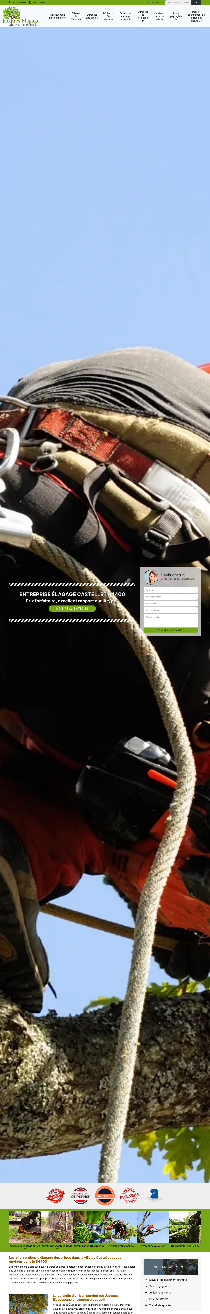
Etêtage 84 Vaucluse (76, 16)
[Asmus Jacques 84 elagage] (20, 16)
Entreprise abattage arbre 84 (125, 16)
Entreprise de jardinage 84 (142, 16)
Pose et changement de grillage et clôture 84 (196, 16)
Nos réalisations (72, 608)
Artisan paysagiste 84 (176, 16)
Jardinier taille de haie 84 (159, 16)
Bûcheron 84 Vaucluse (108, 16)
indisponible (19, 2)
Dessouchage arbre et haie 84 (57, 16)
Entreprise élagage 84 (92, 16)
